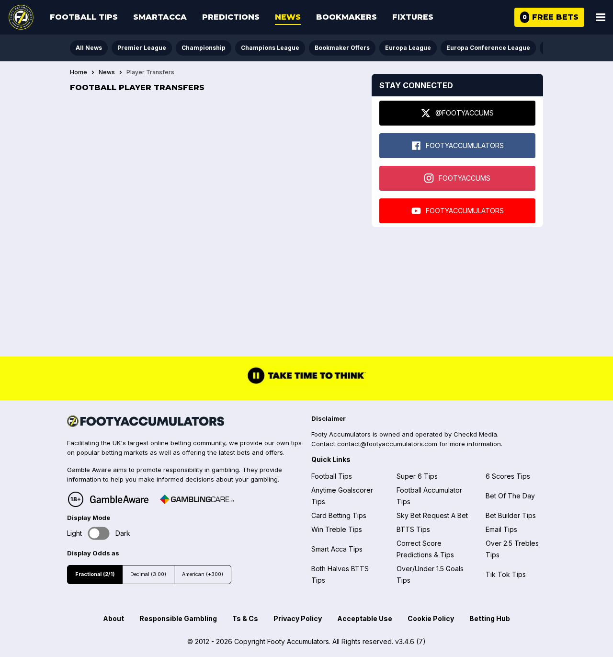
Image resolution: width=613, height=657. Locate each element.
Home (78, 72)
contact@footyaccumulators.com (387, 444)
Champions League (270, 47)
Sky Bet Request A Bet (432, 515)
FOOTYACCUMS (464, 178)
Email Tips (501, 529)
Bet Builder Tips (511, 515)
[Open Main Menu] (600, 17)
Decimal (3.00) (148, 574)
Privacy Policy (297, 618)
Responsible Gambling (178, 618)
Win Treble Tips (336, 529)
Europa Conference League (488, 47)
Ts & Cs (245, 618)
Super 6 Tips (417, 476)
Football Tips (84, 17)
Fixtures (412, 17)
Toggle (99, 533)
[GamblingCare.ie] (197, 499)
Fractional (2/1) (94, 574)
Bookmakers (346, 17)
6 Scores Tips (508, 476)
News (288, 17)
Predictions (231, 17)
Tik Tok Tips (506, 574)
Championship (204, 47)
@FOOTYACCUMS (464, 113)
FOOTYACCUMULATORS (465, 145)
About (113, 618)
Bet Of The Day (510, 496)
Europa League (408, 47)
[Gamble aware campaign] (119, 499)
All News (89, 47)
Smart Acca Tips (337, 549)
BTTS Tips (413, 529)
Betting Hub (489, 618)
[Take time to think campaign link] (306, 382)
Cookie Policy (431, 618)
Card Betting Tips (338, 515)
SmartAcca (160, 17)
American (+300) (202, 574)
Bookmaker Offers (342, 47)
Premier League (141, 47)
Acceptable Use (364, 618)
